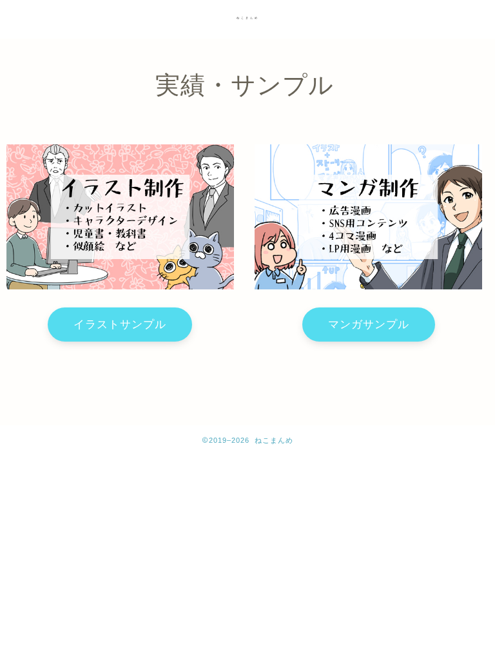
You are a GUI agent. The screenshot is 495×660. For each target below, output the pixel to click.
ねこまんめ (248, 17)
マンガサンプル (368, 324)
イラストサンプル (119, 324)
